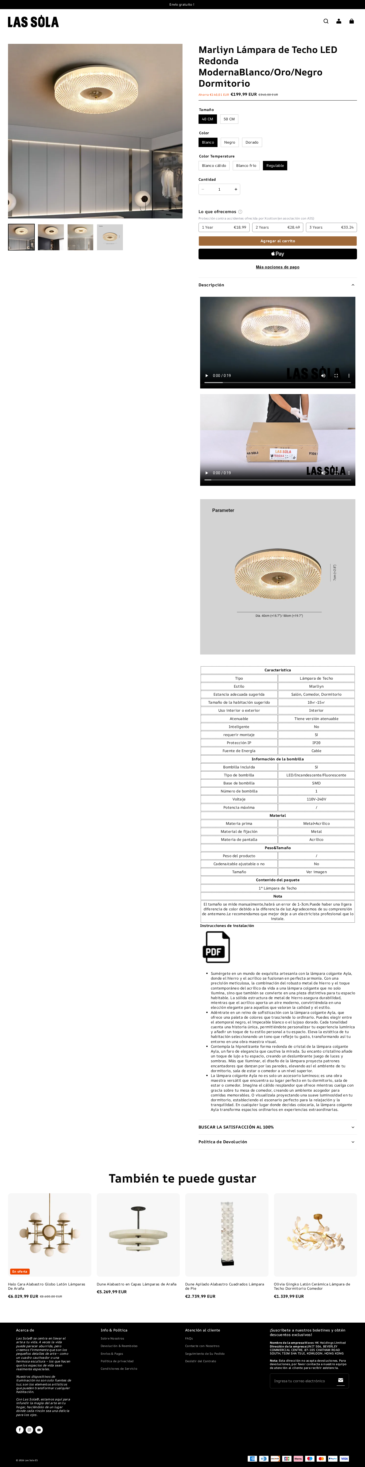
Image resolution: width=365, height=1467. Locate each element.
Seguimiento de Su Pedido (205, 1354)
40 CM (207, 118)
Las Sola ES (31, 1460)
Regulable (275, 165)
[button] (326, 21)
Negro (229, 142)
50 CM (229, 118)
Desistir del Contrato (200, 1361)
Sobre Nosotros (112, 1338)
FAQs (189, 1338)
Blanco (208, 142)
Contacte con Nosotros (202, 1346)
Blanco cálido (214, 165)
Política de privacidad (117, 1361)
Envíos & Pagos (112, 1354)
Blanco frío (246, 165)
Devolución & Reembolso (119, 1346)
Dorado (252, 142)
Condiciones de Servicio (119, 1368)
